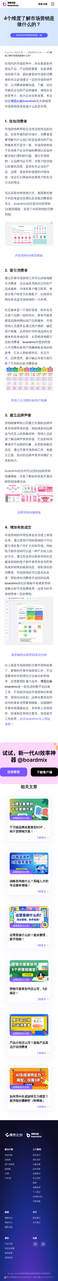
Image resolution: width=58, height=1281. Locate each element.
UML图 (8, 1178)
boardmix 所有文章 (14, 52)
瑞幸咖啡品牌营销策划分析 (29, 655)
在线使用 (13, 772)
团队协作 (36, 1159)
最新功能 (8, 1227)
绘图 (35, 1182)
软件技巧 (36, 1155)
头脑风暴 (36, 1164)
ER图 (7, 1173)
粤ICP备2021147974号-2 (43, 1277)
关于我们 (36, 1222)
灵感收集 (36, 1201)
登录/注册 (42, 4)
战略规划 (36, 1187)
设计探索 (36, 1169)
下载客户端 (44, 772)
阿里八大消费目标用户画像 (29, 400)
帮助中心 (8, 1222)
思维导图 (8, 1155)
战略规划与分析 (34, 52)
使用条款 (8, 1257)
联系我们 (36, 1218)
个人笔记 (36, 1192)
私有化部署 (9, 1248)
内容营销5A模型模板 (29, 255)
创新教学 (36, 1173)
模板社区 (8, 1218)
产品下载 (8, 1243)
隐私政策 (8, 1253)
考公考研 (36, 1178)
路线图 (8, 1169)
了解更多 (41, 837)
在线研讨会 (37, 1196)
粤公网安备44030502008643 (19, 1277)
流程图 (8, 1159)
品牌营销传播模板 (29, 512)
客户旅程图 (9, 1164)
